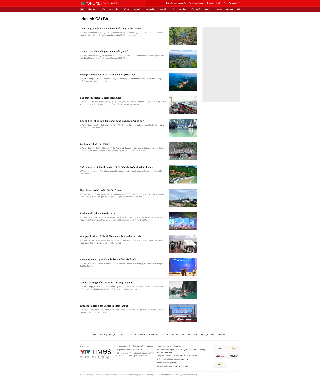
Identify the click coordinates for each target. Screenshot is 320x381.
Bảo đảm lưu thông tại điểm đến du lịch (100, 97)
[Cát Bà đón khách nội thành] (183, 151)
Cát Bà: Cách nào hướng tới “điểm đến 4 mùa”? (105, 51)
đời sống (182, 9)
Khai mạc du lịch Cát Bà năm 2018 (98, 213)
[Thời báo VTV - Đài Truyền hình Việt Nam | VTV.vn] (90, 3)
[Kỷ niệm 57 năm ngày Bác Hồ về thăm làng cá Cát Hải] (183, 267)
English (212, 3)
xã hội (102, 9)
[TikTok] (108, 357)
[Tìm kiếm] (225, 3)
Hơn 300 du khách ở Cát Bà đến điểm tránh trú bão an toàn (111, 236)
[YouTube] (103, 357)
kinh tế (137, 9)
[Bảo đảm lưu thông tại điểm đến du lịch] (183, 105)
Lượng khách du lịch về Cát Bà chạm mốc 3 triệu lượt (107, 74)
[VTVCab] (234, 356)
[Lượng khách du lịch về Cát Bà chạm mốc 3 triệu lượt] (183, 82)
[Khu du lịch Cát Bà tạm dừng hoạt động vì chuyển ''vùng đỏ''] (183, 128)
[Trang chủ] (82, 9)
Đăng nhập (236, 3)
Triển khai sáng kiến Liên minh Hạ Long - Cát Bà (106, 282)
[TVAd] (234, 348)
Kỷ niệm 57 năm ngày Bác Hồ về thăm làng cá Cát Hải (108, 259)
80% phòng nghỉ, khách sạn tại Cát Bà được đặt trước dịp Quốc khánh (116, 167)
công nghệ (195, 9)
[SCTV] (220, 364)
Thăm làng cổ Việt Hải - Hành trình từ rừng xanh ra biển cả (111, 28)
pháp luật (113, 9)
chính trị (91, 9)
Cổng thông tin (197, 3)
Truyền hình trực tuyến (177, 3)
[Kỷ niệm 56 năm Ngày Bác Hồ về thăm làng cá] (183, 313)
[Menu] (238, 9)
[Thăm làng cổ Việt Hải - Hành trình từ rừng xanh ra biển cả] (183, 36)
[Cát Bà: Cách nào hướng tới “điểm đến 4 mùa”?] (183, 59)
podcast (230, 9)
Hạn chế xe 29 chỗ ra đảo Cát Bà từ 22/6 (101, 190)
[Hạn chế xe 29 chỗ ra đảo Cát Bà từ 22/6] (183, 198)
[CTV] (220, 356)
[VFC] (220, 348)
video (219, 9)
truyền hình (150, 9)
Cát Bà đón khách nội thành (94, 144)
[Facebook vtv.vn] (220, 3)
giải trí (163, 9)
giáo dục (208, 9)
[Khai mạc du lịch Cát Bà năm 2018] (183, 221)
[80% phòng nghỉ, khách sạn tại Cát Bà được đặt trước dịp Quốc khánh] (183, 174)
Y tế (172, 9)
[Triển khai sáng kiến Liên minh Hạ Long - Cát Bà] (183, 290)
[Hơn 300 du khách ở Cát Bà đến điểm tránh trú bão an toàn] (183, 244)
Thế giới (126, 9)
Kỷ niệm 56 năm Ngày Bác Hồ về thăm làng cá (104, 305)
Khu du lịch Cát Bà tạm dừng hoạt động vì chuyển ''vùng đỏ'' (112, 121)
